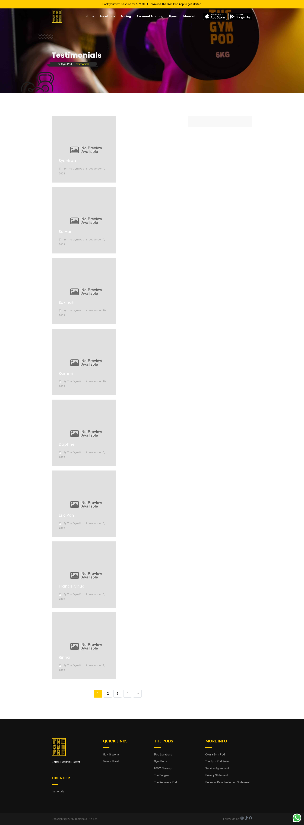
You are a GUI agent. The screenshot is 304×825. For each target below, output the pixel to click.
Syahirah (67, 160)
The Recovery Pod (165, 782)
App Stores (227, 16)
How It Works (111, 754)
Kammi (66, 373)
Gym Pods (160, 761)
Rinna (64, 657)
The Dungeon (162, 775)
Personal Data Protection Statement (227, 782)
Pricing (126, 16)
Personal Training (150, 16)
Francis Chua (72, 586)
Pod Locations (163, 754)
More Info (190, 16)
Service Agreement (217, 768)
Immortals (58, 791)
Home (90, 16)
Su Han (66, 231)
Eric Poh (66, 515)
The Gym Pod (75, 168)
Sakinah (66, 302)
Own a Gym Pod (215, 754)
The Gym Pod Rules (217, 761)
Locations (107, 16)
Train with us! (111, 761)
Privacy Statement (216, 775)
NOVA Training (163, 768)
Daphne (67, 444)
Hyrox (173, 16)
